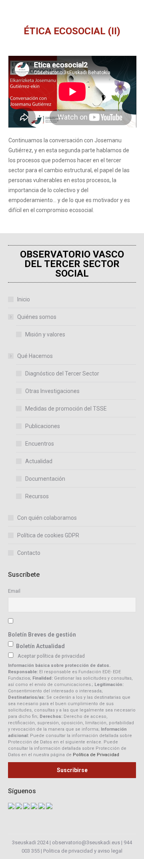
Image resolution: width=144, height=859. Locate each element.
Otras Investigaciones (52, 391)
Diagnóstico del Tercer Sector (62, 373)
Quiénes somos (36, 317)
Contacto (28, 553)
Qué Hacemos (35, 356)
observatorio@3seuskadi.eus (86, 842)
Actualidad (38, 461)
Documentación (45, 479)
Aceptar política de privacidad (51, 656)
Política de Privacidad (96, 754)
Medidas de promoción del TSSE (66, 408)
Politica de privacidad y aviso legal (82, 851)
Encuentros (39, 443)
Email (14, 591)
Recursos (37, 496)
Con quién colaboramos (47, 518)
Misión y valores (45, 334)
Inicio (23, 299)
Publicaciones (42, 426)
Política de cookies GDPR (48, 535)
